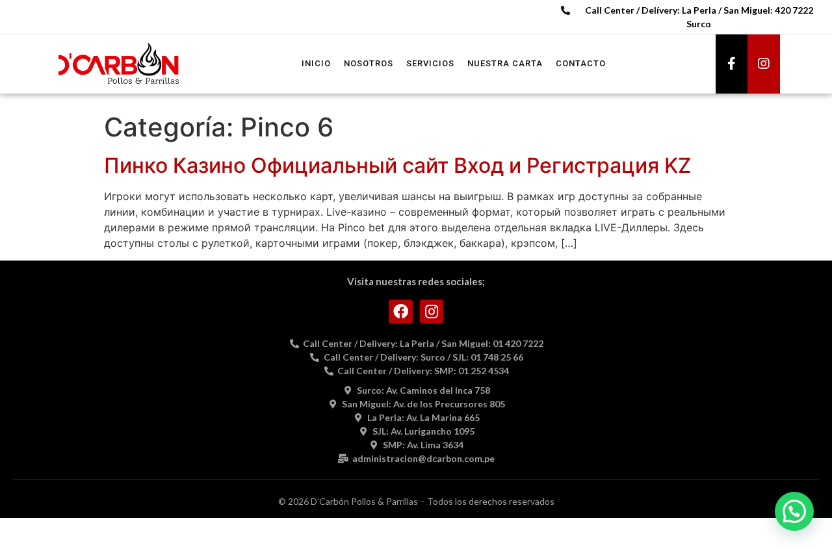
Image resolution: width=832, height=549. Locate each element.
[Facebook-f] (731, 63)
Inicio (316, 63)
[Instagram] (763, 63)
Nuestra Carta (505, 63)
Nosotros (368, 63)
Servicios (430, 63)
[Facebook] (401, 312)
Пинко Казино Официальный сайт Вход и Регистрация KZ (397, 165)
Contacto (581, 63)
